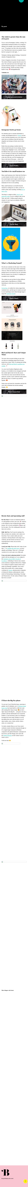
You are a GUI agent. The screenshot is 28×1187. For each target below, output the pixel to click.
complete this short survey (13, 548)
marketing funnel (11, 293)
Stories (19, 135)
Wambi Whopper (7, 735)
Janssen (10, 570)
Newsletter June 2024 (16, 1068)
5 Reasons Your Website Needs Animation (18, 1111)
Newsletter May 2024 (16, 1097)
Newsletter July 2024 (16, 1040)
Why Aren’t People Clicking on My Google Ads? (18, 1055)
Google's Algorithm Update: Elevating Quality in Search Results (19, 1125)
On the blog (4, 288)
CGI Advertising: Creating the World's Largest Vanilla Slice (18, 1154)
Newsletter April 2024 (16, 1139)
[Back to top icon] (25, 1181)
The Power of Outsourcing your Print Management (19, 1083)
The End (13, 998)
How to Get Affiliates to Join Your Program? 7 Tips (18, 1012)
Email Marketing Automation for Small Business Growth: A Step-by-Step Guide (18, 1026)
